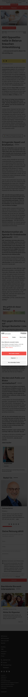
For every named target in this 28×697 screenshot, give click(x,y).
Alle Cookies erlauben (14, 353)
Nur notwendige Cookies (14, 362)
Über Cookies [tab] (23, 337)
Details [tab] (14, 337)
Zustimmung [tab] (5, 337)
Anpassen (13, 357)
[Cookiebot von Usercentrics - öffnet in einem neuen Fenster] (20, 333)
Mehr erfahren (9, 347)
